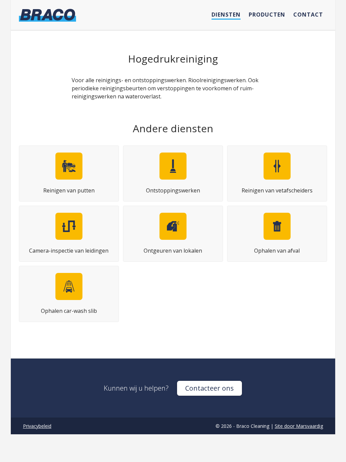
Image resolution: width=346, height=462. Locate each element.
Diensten (226, 14)
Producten (267, 14)
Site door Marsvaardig (299, 426)
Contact (308, 14)
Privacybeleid (37, 426)
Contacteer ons (209, 388)
